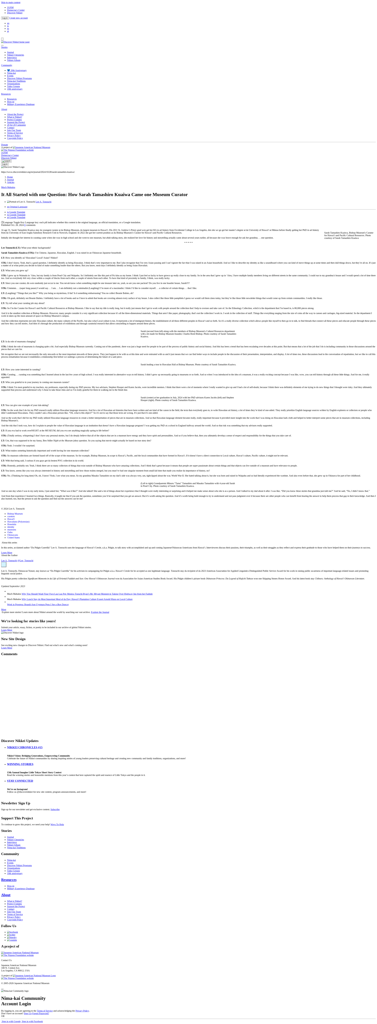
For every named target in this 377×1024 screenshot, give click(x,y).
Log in (5, 18)
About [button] (4, 109)
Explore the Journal (100, 612)
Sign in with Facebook (32, 1021)
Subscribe (55, 809)
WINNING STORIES (20, 764)
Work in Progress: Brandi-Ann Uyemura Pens (38, 604)
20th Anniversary (17, 70)
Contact (10, 127)
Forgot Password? (40, 1013)
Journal (10, 52)
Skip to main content (10, 2)
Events (10, 75)
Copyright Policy (15, 138)
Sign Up (28, 1013)
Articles (10, 182)
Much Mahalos (8, 187)
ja (8, 26)
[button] (3, 564)
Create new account (18, 18)
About (5, 895)
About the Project (15, 114)
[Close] (2, 45)
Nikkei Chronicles (15, 55)
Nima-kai (11, 73)
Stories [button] (4, 47)
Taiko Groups (13, 86)
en (8, 23)
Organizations (13, 83)
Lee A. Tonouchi (43, 201)
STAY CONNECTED (20, 780)
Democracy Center (16, 10)
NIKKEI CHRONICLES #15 (25, 747)
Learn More (6, 552)
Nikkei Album (13, 60)
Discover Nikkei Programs (19, 78)
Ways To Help (57, 824)
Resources (12, 99)
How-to (10, 101)
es (8, 28)
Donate (4, 144)
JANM (10, 7)
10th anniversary (15, 89)
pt (8, 31)
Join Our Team (14, 130)
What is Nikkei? (14, 117)
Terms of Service (15, 133)
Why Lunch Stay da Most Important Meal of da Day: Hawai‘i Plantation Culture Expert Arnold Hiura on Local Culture (77, 599)
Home (10, 177)
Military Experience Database (21, 104)
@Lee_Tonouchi (25, 560)
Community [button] (6, 65)
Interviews (12, 57)
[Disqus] (188, 696)
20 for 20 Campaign (16, 125)
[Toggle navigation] (2, 39)
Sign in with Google (11, 1021)
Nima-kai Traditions (16, 81)
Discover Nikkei (14, 12)
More (3, 609)
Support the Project (16, 122)
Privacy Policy (14, 135)
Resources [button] (6, 94)
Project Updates (14, 119)
